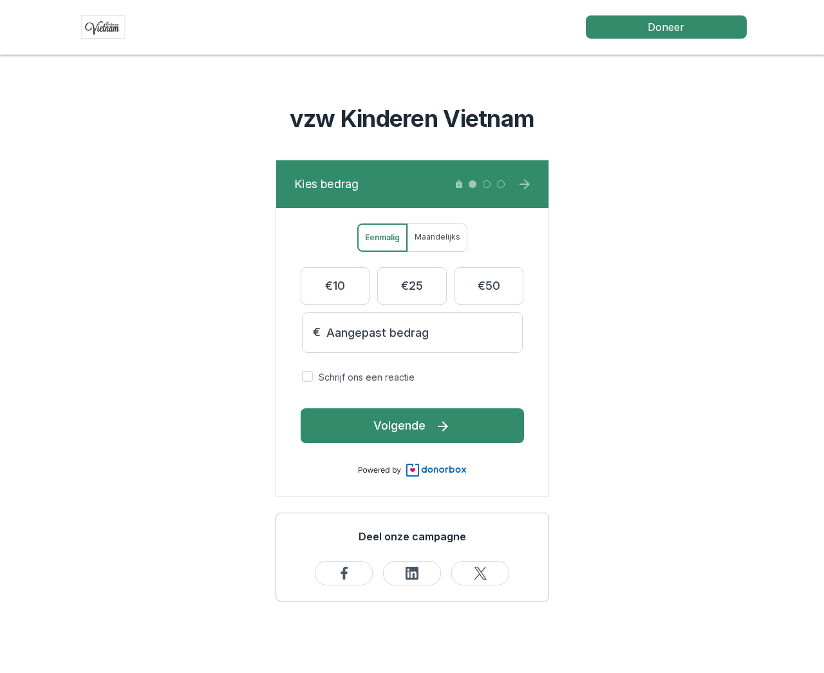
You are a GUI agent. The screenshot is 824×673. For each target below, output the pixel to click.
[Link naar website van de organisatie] (103, 26)
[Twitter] (480, 573)
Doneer (666, 27)
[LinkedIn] (412, 573)
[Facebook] (344, 573)
